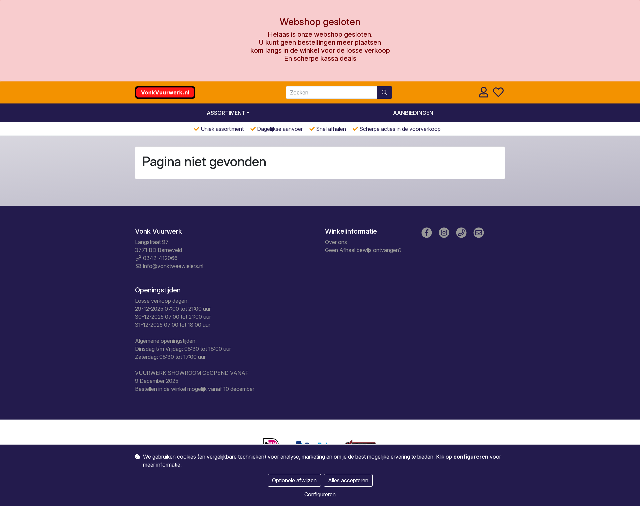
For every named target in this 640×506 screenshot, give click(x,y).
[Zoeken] (384, 92)
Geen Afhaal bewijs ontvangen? (363, 250)
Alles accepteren (348, 480)
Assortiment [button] (226, 112)
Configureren (320, 494)
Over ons (336, 242)
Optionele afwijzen (294, 480)
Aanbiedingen (413, 112)
